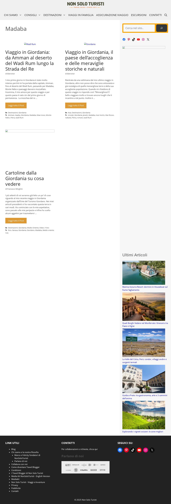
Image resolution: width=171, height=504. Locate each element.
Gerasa (15, 230)
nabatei (68, 117)
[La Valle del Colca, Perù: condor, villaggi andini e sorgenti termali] (143, 343)
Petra (13, 117)
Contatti (155, 15)
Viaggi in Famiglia (81, 15)
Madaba (33, 115)
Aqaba (17, 115)
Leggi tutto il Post (16, 105)
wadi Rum (20, 117)
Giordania (22, 112)
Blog (13, 449)
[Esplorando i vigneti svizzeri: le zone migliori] (143, 415)
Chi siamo (11, 15)
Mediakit (15, 479)
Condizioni (16, 470)
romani (80, 117)
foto (9, 230)
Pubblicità (15, 488)
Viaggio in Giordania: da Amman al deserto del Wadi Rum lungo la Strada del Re (29, 60)
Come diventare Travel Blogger (25, 467)
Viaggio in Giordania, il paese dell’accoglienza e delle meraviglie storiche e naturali (89, 60)
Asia (69, 112)
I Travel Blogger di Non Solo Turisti (27, 473)
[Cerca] (161, 28)
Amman (11, 115)
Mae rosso (41, 115)
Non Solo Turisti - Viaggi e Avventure (28, 482)
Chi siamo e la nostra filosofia (24, 452)
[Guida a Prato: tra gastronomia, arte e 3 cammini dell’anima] (143, 379)
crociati (71, 115)
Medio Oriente (33, 227)
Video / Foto (44, 227)
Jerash (85, 115)
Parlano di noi (20, 461)
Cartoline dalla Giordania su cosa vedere (24, 178)
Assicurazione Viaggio (112, 15)
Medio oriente (48, 230)
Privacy (14, 485)
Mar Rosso (109, 115)
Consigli (30, 15)
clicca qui (93, 449)
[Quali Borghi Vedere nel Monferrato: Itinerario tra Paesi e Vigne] (143, 307)
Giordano (30, 230)
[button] (165, 15)
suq (6, 233)
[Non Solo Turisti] (86, 5)
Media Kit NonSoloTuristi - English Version (30, 476)
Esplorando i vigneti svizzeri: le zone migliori (142, 431)
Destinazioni (52, 15)
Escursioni (139, 15)
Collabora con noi (19, 464)
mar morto (100, 115)
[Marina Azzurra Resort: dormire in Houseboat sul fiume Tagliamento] (143, 273)
